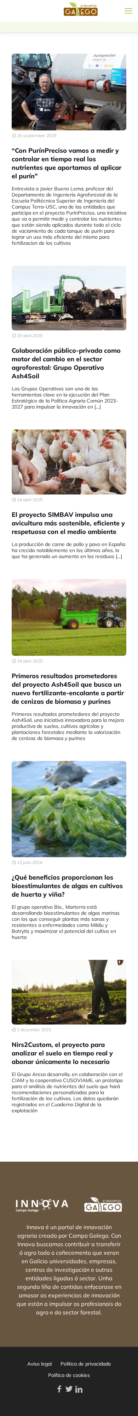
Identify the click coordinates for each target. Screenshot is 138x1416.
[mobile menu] (128, 11)
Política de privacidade (86, 1364)
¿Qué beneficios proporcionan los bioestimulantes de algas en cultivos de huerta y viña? (67, 885)
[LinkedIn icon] (79, 1389)
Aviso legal (39, 1364)
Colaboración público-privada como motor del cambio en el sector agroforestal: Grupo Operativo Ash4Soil (66, 363)
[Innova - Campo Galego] (31, 11)
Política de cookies (69, 1375)
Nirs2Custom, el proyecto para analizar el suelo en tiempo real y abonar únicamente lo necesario (62, 1053)
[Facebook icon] (59, 1389)
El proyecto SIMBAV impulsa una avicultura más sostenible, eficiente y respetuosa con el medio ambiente (68, 523)
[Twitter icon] (69, 1389)
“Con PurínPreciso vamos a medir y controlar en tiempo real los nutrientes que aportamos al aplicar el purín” (66, 163)
